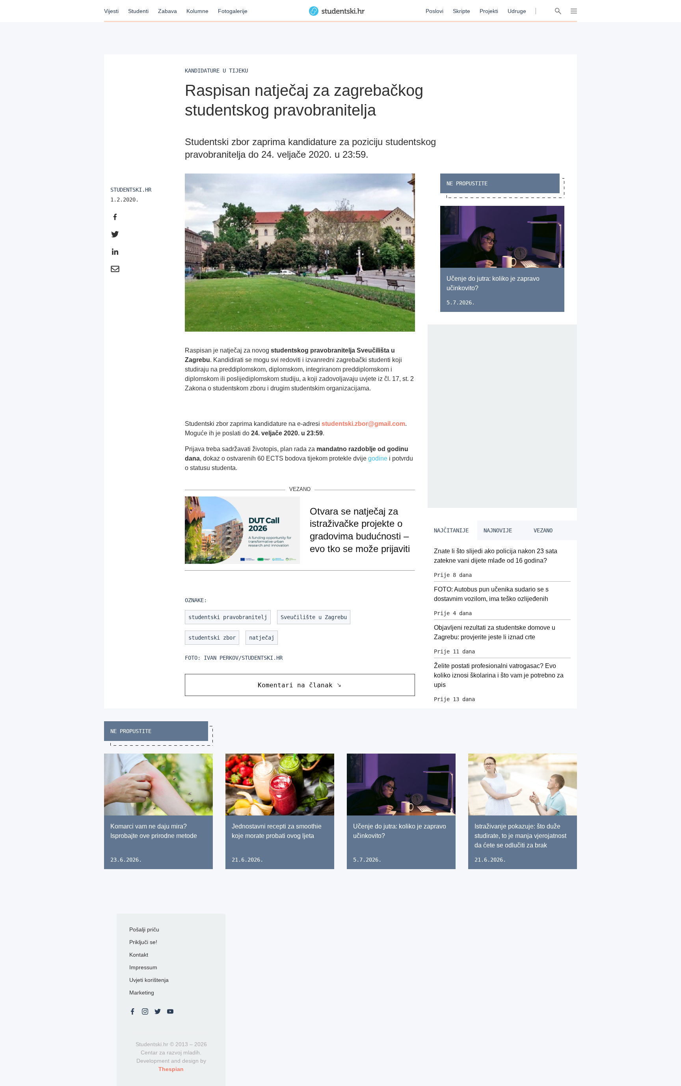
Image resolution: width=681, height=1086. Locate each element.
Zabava (167, 11)
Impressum (143, 967)
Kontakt (138, 955)
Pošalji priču (144, 929)
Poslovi (434, 11)
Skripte (461, 11)
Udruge (517, 11)
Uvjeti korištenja (149, 980)
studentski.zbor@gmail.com (363, 423)
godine (377, 458)
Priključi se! (143, 942)
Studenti (138, 11)
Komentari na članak (295, 685)
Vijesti (111, 11)
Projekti (489, 11)
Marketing (141, 992)
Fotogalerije (232, 11)
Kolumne (197, 11)
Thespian (171, 1069)
